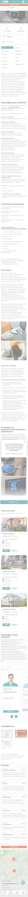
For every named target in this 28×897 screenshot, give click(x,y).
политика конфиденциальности (14, 453)
